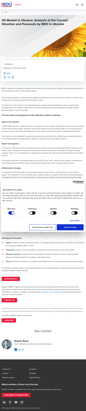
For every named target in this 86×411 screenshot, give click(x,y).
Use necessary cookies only (42, 227)
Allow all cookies (70, 227)
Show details (74, 220)
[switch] (32, 213)
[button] (9, 320)
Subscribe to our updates (51, 292)
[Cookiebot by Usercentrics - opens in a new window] (74, 182)
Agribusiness (31, 289)
